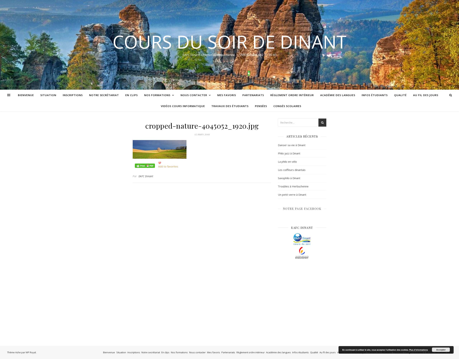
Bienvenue (26, 95)
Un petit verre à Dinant (292, 194)
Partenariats (253, 95)
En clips (131, 95)
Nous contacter (194, 95)
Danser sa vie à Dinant (292, 145)
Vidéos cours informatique (183, 106)
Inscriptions (73, 95)
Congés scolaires (287, 106)
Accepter (441, 349)
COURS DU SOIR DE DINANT (229, 42)
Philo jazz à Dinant (289, 153)
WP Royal (31, 352)
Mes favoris (226, 95)
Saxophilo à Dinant (289, 178)
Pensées (261, 106)
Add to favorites (168, 166)
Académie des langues (337, 95)
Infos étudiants (375, 95)
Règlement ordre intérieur (292, 95)
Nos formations (157, 95)
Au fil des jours (425, 95)
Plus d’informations (418, 349)
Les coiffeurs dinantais (292, 170)
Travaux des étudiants (230, 106)
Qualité (400, 95)
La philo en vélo (287, 161)
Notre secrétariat (104, 95)
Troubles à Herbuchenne (293, 186)
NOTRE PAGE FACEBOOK (302, 209)
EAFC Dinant (146, 176)
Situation (48, 95)
